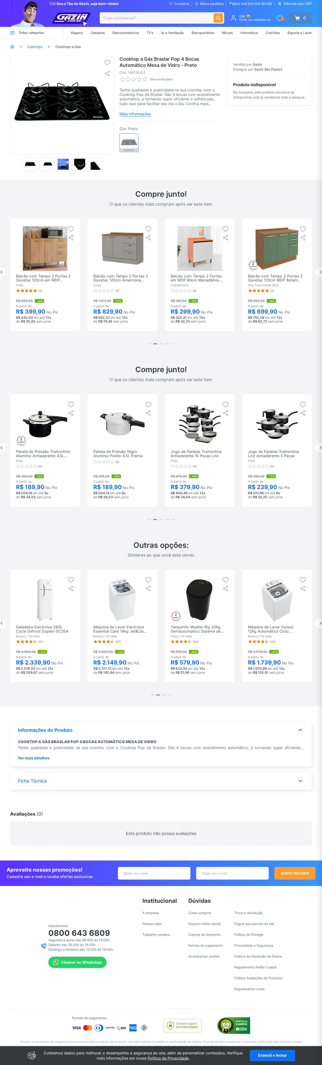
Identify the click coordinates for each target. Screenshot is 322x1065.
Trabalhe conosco (156, 935)
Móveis (227, 33)
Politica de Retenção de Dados (258, 956)
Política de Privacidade (168, 1058)
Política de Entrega (248, 935)
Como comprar (199, 913)
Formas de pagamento (205, 945)
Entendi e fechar (272, 1055)
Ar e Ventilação (172, 33)
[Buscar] (218, 18)
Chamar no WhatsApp (81, 962)
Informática (249, 33)
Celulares (98, 33)
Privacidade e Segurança (253, 945)
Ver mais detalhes (34, 758)
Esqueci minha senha (204, 924)
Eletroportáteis (203, 33)
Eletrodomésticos (125, 33)
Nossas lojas (151, 924)
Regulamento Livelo (249, 989)
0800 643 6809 (79, 933)
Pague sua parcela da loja (250, 3)
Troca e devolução (248, 913)
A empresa (150, 913)
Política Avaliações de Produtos (258, 978)
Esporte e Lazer (300, 33)
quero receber (295, 873)
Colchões (273, 33)
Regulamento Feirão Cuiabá (255, 967)
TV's (150, 33)
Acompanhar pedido (204, 956)
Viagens (76, 33)
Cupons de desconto (204, 935)
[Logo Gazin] (71, 19)
